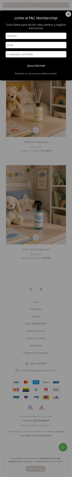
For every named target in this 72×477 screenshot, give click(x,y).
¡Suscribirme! (36, 66)
